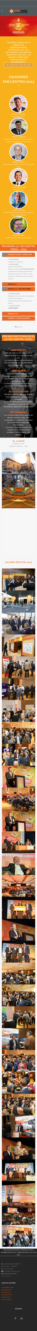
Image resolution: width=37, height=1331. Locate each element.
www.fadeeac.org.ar (7, 1287)
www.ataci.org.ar (6, 1290)
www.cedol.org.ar (6, 1294)
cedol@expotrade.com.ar (8, 1252)
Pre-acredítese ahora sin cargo (18, 65)
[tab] (18, 255)
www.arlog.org (5, 1292)
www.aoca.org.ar (6, 1299)
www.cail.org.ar (6, 1297)
